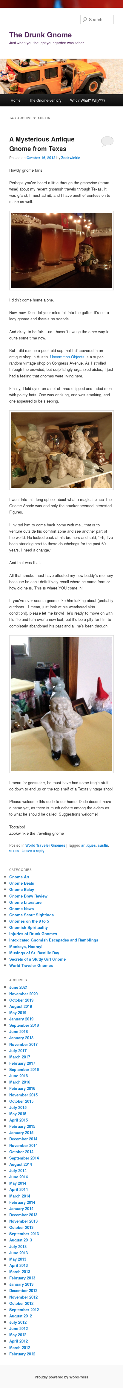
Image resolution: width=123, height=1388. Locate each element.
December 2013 (23, 1215)
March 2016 (19, 1082)
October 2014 (21, 1151)
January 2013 (21, 1284)
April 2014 (18, 1189)
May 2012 (17, 1334)
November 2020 (23, 994)
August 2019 (20, 1006)
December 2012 (23, 1290)
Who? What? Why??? (87, 100)
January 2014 (21, 1208)
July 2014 (18, 1170)
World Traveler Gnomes (45, 845)
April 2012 (18, 1341)
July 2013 (18, 1246)
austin (103, 845)
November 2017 (23, 1044)
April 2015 (18, 1120)
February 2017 (22, 1063)
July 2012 (18, 1322)
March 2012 (19, 1347)
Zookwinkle (70, 157)
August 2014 (20, 1164)
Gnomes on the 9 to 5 (29, 921)
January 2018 (21, 1037)
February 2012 (22, 1354)
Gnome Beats (21, 883)
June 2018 (18, 1031)
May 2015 (17, 1113)
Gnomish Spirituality (28, 927)
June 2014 (18, 1177)
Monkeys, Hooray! (25, 946)
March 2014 (19, 1196)
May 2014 (17, 1183)
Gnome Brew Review (28, 896)
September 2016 (24, 1069)
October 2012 (21, 1303)
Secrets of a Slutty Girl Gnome (37, 959)
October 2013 (21, 1227)
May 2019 (17, 1012)
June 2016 (18, 1075)
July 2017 (18, 1050)
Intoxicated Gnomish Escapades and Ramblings (53, 940)
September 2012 (24, 1309)
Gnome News (21, 908)
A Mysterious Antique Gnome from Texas (42, 143)
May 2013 (17, 1259)
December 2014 (23, 1139)
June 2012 (18, 1328)
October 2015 (21, 1101)
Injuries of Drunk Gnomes (33, 933)
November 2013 (23, 1221)
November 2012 (23, 1297)
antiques (88, 845)
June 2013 (18, 1253)
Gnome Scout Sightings (31, 915)
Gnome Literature (25, 902)
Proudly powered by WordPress (61, 1377)
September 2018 (24, 1025)
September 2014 (24, 1158)
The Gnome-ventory (45, 100)
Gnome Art (19, 877)
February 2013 (22, 1278)
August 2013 (20, 1240)
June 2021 (18, 987)
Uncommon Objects (67, 356)
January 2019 (21, 1019)
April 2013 (18, 1265)
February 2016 (22, 1088)
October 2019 (21, 1000)
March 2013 (19, 1271)
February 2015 (22, 1126)
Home (16, 100)
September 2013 (24, 1233)
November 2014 (23, 1145)
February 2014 (22, 1202)
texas (14, 850)
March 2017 (19, 1057)
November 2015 (23, 1095)
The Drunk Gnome (40, 34)
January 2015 (21, 1132)
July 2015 (18, 1107)
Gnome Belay (21, 889)
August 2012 (20, 1316)
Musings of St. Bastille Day (34, 953)
